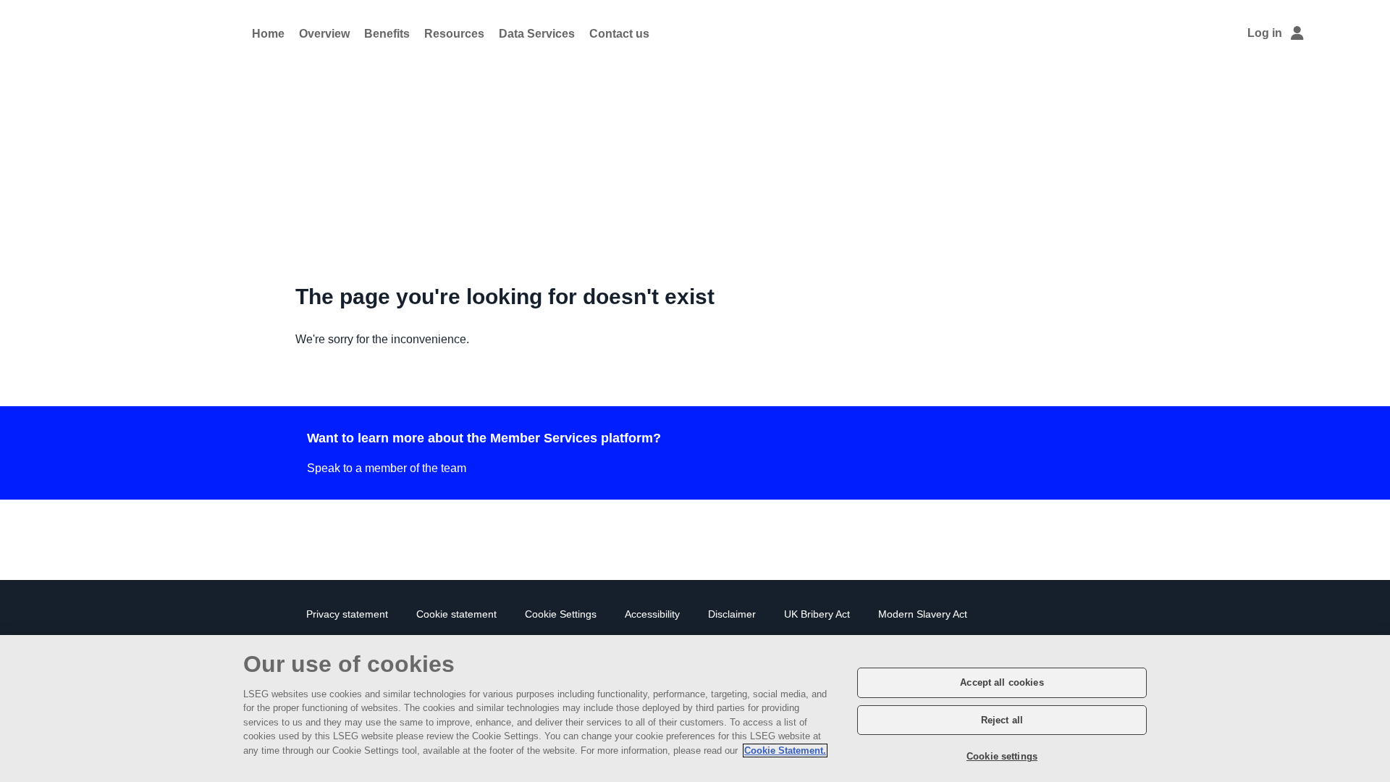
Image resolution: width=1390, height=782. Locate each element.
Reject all (1002, 720)
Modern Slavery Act (922, 614)
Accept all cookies (1001, 682)
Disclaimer (732, 614)
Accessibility (652, 614)
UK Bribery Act (817, 614)
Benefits (387, 34)
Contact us (619, 34)
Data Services (537, 34)
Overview (324, 34)
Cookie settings (1001, 756)
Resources (454, 34)
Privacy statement (347, 614)
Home (268, 34)
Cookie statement (456, 614)
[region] (695, 708)
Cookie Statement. (785, 750)
